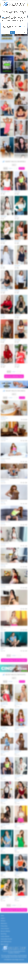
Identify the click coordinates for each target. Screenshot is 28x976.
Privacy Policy (22, 26)
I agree (12, 32)
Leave (25, 32)
